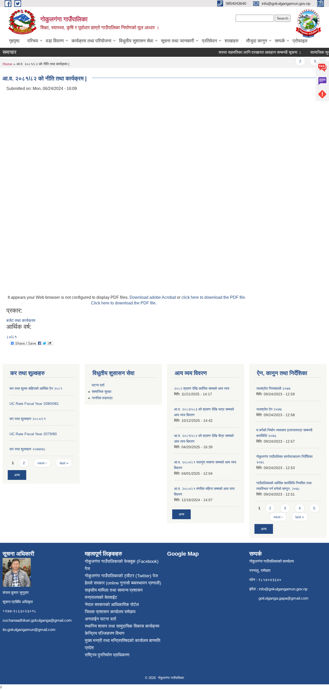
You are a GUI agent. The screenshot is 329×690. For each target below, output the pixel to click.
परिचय (32, 40)
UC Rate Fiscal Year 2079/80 (33, 434)
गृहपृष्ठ (14, 40)
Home (7, 64)
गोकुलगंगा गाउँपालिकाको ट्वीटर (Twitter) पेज (121, 575)
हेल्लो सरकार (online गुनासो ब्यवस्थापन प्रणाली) (123, 583)
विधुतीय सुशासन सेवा (136, 40)
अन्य (17, 475)
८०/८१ (11, 337)
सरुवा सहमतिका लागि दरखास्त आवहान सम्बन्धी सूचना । (255, 52)
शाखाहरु (232, 40)
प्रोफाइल (300, 40)
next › (42, 463)
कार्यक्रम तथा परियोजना (91, 40)
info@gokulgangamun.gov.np (283, 589)
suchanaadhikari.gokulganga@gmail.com (37, 620)
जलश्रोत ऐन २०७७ (269, 409)
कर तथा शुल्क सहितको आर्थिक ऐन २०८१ (36, 388)
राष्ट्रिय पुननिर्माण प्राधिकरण (107, 654)
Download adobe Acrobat (153, 297)
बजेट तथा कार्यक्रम (20, 320)
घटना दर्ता (98, 385)
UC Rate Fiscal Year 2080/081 (34, 404)
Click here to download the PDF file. (124, 303)
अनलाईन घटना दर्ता (100, 619)
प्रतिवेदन (209, 40)
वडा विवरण (55, 40)
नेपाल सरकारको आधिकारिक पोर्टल (112, 604)
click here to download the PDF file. (213, 297)
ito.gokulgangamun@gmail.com (29, 629)
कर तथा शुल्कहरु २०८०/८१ (28, 419)
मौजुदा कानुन (256, 40)
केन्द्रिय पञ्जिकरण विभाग (104, 633)
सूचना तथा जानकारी (177, 40)
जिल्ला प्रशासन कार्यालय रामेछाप (110, 611)
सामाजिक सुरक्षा (101, 391)
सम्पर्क (280, 40)
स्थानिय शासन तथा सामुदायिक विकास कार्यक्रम (122, 626)
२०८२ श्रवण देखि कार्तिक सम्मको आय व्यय (201, 388)
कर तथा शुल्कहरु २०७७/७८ (28, 449)
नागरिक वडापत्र (102, 398)
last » (64, 463)
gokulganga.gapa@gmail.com (283, 598)
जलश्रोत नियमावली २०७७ (273, 388)
